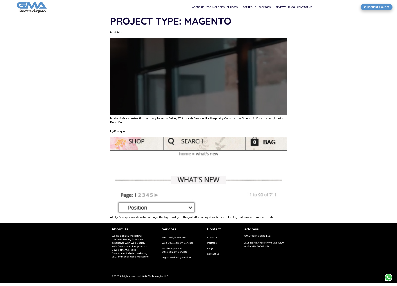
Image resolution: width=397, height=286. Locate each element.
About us (198, 7)
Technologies (215, 7)
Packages (265, 7)
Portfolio (249, 7)
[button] (377, 7)
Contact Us (304, 7)
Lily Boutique (117, 131)
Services (232, 7)
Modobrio (115, 32)
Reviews (281, 7)
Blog (291, 7)
